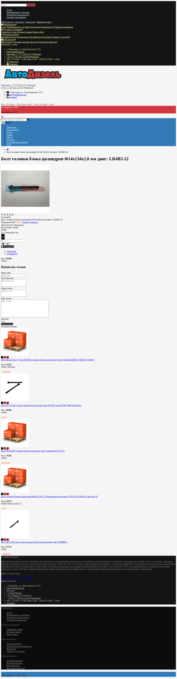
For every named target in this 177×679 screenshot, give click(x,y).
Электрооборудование (17, 142)
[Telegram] (32, 578)
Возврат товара (25, 32)
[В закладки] (3, 244)
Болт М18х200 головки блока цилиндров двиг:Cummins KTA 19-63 (33, 451)
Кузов (9, 132)
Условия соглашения (16, 17)
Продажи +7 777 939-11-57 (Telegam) (24, 54)
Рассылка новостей (48, 42)
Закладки (34, 42)
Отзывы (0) (12, 254)
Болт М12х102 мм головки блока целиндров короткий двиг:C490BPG (34, 542)
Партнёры (46, 37)
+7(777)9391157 (14, 596)
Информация (9, 24)
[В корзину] (2, 357)
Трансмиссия (13, 130)
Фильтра (11, 140)
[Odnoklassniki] (14, 578)
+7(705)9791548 (14, 593)
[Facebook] (2, 578)
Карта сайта (38, 32)
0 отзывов (6, 217)
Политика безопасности (18, 15)
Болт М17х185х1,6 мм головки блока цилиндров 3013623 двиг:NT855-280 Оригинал (41, 405)
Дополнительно (10, 34)
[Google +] (10, 578)
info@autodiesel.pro (15, 52)
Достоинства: (7, 278)
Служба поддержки (12, 29)
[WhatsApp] (28, 578)
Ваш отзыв (6, 298)
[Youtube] (25, 578)
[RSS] (17, 578)
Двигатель (11, 127)
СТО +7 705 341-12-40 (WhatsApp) (23, 57)
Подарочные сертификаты (28, 37)
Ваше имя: (6, 273)
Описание (11, 251)
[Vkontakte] (6, 578)
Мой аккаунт (9, 39)
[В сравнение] (8, 244)
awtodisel (13, 97)
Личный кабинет (15, 661)
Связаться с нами (9, 32)
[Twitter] (21, 578)
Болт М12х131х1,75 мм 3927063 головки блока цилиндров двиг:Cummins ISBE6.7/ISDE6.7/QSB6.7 (48, 360)
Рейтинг (5, 319)
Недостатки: (7, 288)
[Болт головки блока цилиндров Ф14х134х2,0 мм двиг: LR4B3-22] (25, 212)
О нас (9, 10)
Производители (8, 37)
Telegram (13, 64)
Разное (10, 135)
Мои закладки (13, 666)
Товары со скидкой (61, 37)
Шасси (10, 137)
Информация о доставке (18, 12)
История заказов (21, 42)
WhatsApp (14, 62)
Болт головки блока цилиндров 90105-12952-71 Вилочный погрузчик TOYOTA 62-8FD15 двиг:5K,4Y (49, 496)
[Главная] (8, 149)
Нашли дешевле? (30, 222)
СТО (9, 145)
